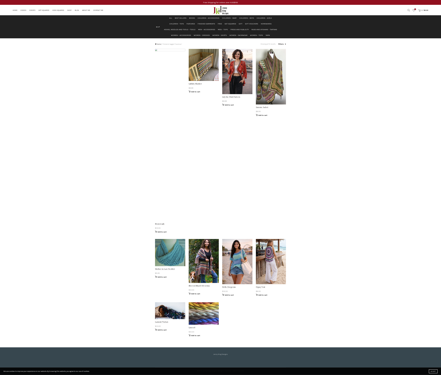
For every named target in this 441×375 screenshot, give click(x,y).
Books (192, 18)
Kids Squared (58, 10)
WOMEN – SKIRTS (219, 35)
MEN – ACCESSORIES (206, 30)
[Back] (158, 27)
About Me (86, 10)
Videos (23, 10)
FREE (220, 24)
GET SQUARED (230, 24)
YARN (268, 35)
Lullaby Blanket (195, 84)
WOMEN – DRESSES (202, 35)
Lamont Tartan (161, 322)
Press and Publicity (239, 30)
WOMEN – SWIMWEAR (238, 35)
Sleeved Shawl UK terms (199, 286)
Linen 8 (192, 327)
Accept (433, 371)
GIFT (240, 24)
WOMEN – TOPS (256, 35)
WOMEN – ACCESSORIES (181, 35)
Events (32, 10)
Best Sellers (181, 18)
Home (15, 10)
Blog (77, 10)
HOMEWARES (266, 24)
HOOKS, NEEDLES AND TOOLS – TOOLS (179, 30)
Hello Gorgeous (229, 287)
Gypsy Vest (260, 287)
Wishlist (415, 9)
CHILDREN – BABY (229, 18)
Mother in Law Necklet (165, 269)
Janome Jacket (262, 107)
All (170, 18)
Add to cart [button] (162, 232)
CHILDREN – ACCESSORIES (208, 18)
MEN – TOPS (223, 30)
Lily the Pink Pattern (231, 97)
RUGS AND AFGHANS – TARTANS (264, 30)
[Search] (409, 10)
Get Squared (43, 10)
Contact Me (98, 10)
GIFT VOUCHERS (251, 24)
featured (191, 24)
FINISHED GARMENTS (206, 24)
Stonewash (159, 224)
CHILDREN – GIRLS (264, 18)
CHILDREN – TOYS (176, 24)
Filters (281, 44)
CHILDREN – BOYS (246, 18)
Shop (69, 10)
